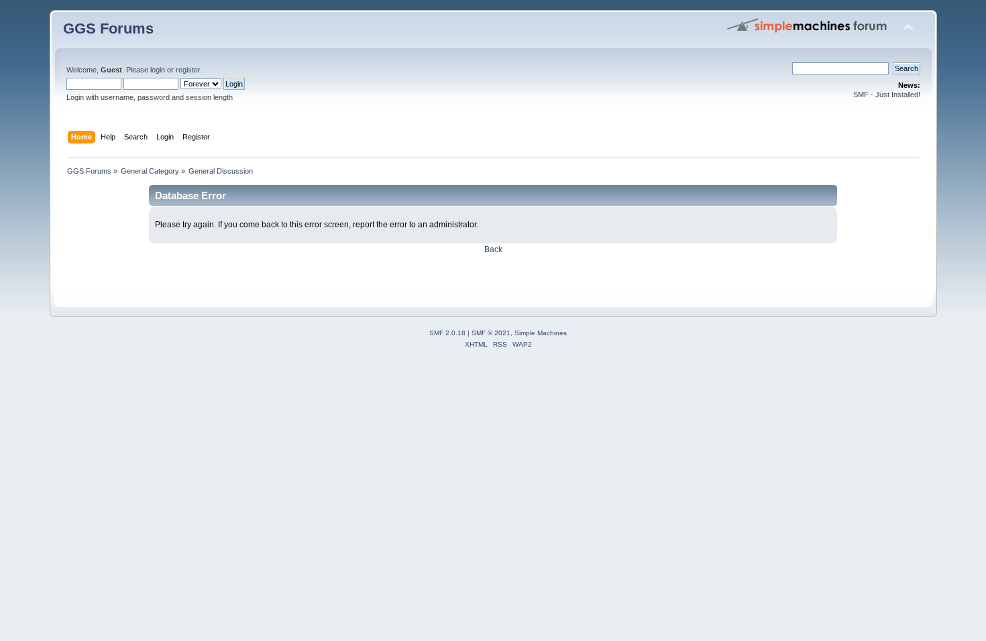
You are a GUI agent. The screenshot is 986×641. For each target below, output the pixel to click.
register (188, 70)
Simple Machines (540, 333)
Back (493, 249)
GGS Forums (108, 28)
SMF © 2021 (491, 333)
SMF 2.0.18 (447, 333)
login (157, 70)
